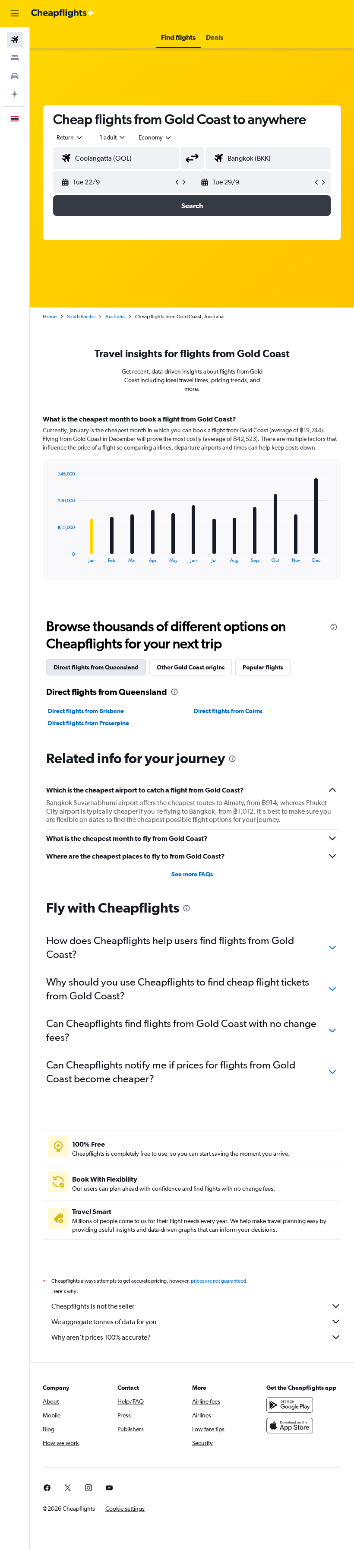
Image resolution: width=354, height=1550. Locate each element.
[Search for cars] (14, 76)
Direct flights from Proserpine (88, 723)
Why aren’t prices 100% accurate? (101, 1337)
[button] (14, 13)
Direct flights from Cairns (228, 710)
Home (50, 317)
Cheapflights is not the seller (92, 1306)
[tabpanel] (192, 505)
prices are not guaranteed (218, 1281)
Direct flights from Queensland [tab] (96, 667)
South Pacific (81, 317)
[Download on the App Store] (289, 1425)
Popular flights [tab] (263, 667)
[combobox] (155, 137)
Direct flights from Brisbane (86, 710)
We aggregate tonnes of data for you (104, 1322)
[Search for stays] (14, 58)
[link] (47, 1487)
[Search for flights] (14, 39)
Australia (115, 317)
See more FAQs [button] (192, 874)
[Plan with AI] (14, 94)
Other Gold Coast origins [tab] (190, 667)
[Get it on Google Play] (289, 1405)
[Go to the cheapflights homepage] (63, 13)
